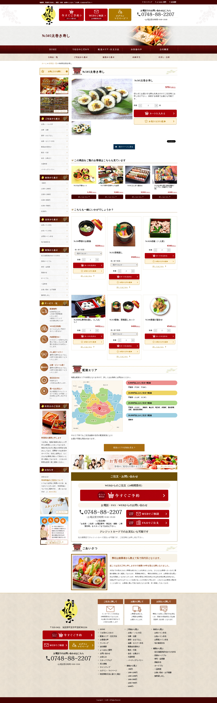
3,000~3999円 (45, 200)
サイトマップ (148, 2)
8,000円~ (44, 211)
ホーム (44, 63)
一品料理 (44, 284)
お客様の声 (136, 49)
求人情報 (103, 664)
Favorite (155, 121)
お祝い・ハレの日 (47, 124)
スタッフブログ (106, 660)
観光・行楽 (44, 152)
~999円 (43, 183)
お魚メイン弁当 (46, 231)
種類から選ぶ (158, 648)
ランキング (104, 643)
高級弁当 (136, 57)
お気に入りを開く (54, 71)
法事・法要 (44, 130)
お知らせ (103, 657)
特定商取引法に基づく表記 (110, 674)
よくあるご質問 (161, 2)
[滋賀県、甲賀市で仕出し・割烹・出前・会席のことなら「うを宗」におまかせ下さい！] (48, 15)
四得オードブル (46, 261)
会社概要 (173, 2)
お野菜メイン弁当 (47, 236)
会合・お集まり (46, 158)
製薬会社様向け (46, 147)
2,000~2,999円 (46, 194)
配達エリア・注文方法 (108, 49)
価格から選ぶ (108, 57)
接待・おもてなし (47, 135)
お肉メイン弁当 (46, 225)
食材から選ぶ (158, 629)
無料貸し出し (45, 295)
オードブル (44, 278)
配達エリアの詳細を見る (123, 448)
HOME (53, 49)
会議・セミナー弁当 (47, 141)
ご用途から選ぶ (81, 57)
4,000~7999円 (45, 206)
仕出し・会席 (164, 57)
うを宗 (106, 700)
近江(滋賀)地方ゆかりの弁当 (50, 255)
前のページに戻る (126, 147)
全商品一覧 (53, 57)
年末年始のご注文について (52, 480)
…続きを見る (52, 492)
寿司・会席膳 (45, 267)
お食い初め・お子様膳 (48, 289)
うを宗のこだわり (81, 49)
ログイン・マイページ (108, 671)
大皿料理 (44, 164)
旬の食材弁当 (45, 242)
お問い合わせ (105, 653)
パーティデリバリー (47, 169)
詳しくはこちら (83, 197)
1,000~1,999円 (46, 189)
